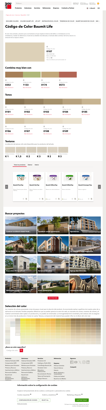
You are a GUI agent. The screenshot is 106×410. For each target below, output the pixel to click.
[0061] (43, 319)
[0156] (73, 334)
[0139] (63, 342)
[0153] (73, 325)
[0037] (27, 337)
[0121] (58, 319)
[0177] (83, 337)
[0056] (37, 334)
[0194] (93, 328)
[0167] (78, 337)
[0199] (93, 342)
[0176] (83, 334)
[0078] (48, 340)
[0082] (53, 322)
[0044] (32, 328)
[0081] (53, 319)
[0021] (22, 319)
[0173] (83, 325)
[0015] (17, 322)
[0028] (22, 340)
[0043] (32, 325)
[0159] (73, 342)
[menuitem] (76, 3)
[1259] (98, 342)
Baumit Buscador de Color (85, 21)
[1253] (98, 325)
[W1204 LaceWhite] (7, 331)
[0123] (58, 325)
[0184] (88, 328)
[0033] (27, 325)
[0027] (22, 337)
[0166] (78, 334)
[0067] (43, 337)
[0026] (22, 334)
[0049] (32, 342)
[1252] (98, 322)
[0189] (88, 342)
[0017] (17, 328)
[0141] (68, 319)
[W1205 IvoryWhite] (7, 334)
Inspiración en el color (50, 21)
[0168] (78, 340)
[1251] (98, 319)
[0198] (93, 340)
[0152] (73, 322)
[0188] (88, 340)
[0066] (43, 334)
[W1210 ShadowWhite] (12, 322)
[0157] (73, 337)
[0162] (78, 322)
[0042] (32, 322)
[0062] (43, 322)
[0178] (83, 340)
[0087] (53, 337)
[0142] (68, 322)
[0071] (48, 319)
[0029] (22, 342)
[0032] (27, 322)
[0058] (37, 340)
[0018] (17, 331)
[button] (21, 225)
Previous (5, 187)
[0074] (48, 328)
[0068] (43, 340)
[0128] (58, 340)
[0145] (68, 331)
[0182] (88, 322)
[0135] (63, 331)
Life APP (37, 21)
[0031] (27, 319)
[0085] (53, 331)
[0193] (93, 325)
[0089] (53, 342)
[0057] (37, 337)
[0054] (37, 328)
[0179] (83, 342)
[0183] (88, 325)
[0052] (37, 322)
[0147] (68, 337)
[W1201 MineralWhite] (7, 322)
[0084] (53, 328)
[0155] (73, 331)
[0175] (83, 331)
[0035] (27, 331)
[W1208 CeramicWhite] (7, 342)
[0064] (43, 328)
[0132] (63, 322)
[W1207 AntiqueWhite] (7, 340)
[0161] (78, 319)
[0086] (53, 334)
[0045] (32, 331)
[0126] (58, 334)
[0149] (68, 342)
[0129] (58, 342)
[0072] (48, 322)
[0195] (93, 331)
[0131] (63, 319)
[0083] (53, 325)
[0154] (73, 328)
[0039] (27, 342)
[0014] (17, 319)
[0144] (68, 328)
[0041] (32, 319)
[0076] (48, 334)
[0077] (48, 337)
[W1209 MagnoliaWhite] (12, 319)
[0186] (88, 334)
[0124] (58, 328)
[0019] (17, 334)
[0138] (63, 340)
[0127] (58, 337)
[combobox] (43, 3)
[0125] (58, 331)
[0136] (63, 334)
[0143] (68, 325)
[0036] (27, 334)
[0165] (78, 331)
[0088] (53, 340)
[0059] (37, 342)
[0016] (17, 325)
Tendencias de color (67, 21)
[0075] (48, 331)
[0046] (32, 334)
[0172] (83, 322)
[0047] (32, 337)
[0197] (93, 337)
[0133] (63, 325)
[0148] (68, 340)
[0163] (78, 325)
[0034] (27, 328)
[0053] (37, 325)
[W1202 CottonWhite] (7, 325)
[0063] (43, 325)
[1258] (98, 340)
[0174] (83, 328)
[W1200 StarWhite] (7, 319)
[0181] (88, 319)
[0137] (63, 337)
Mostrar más (53, 298)
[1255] (98, 331)
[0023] (22, 325)
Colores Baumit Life (27, 21)
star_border (47, 47)
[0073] (48, 325)
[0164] (78, 328)
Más (97, 21)
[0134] (63, 328)
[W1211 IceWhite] (12, 325)
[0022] (22, 322)
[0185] (88, 331)
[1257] (98, 337)
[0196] (93, 334)
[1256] (98, 334)
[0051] (37, 319)
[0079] (48, 342)
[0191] (93, 319)
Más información (9, 88)
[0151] (73, 319)
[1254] (98, 328)
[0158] (73, 340)
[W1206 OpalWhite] (7, 337)
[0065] (43, 331)
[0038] (27, 340)
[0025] (22, 331)
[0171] (83, 319)
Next (98, 187)
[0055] (37, 331)
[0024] (22, 328)
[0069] (43, 342)
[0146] (68, 334)
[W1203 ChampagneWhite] (7, 328)
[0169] (78, 342)
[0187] (88, 337)
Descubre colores (12, 21)
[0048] (32, 340)
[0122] (58, 322)
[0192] (93, 322)
